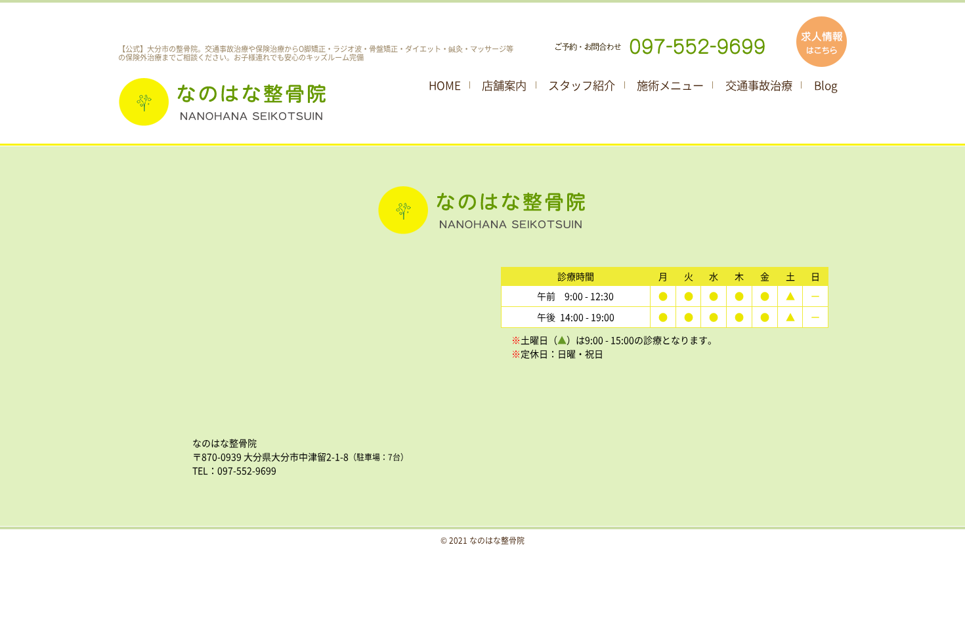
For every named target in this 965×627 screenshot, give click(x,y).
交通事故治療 (758, 85)
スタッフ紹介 (581, 85)
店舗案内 (504, 85)
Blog (826, 85)
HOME (445, 85)
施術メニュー (670, 85)
